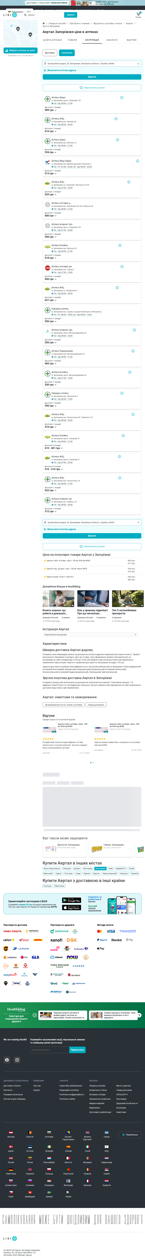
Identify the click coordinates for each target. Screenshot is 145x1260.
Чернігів (134, 873)
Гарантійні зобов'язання (70, 1086)
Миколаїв (48, 873)
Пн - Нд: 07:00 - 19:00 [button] (63, 378)
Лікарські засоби (57, 23)
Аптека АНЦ (116, 118)
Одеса (58, 873)
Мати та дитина (123, 1086)
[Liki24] (10, 1238)
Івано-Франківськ (52, 868)
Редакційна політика (69, 1090)
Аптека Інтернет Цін (134, 330)
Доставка (50, 52)
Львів (131, 868)
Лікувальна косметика (100, 1099)
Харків (87, 873)
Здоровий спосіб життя (127, 1103)
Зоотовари (121, 1099)
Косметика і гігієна (98, 1090)
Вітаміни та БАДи (97, 1094)
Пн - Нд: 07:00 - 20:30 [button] (63, 462)
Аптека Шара (121, 97)
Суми (78, 873)
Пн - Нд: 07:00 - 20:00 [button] (63, 188)
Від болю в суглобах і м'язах (108, 23)
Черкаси (124, 873)
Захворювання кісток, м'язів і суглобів (63, 705)
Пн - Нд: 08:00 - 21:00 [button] (63, 103)
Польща (47, 886)
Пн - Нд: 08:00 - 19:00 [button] (63, 399)
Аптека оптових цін (122, 266)
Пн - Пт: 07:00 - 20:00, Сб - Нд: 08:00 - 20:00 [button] (73, 167)
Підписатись (77, 1049)
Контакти (49, 10)
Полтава (68, 873)
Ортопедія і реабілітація (100, 1112)
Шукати (70, 15)
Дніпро (77, 868)
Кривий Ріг (121, 868)
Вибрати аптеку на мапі (22, 50)
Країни (36, 1090)
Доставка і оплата (64, 10)
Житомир (87, 868)
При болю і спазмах (80, 23)
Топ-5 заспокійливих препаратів (124, 612)
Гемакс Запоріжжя (114, 844)
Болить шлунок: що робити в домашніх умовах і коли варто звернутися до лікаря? (56, 612)
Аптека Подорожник (133, 351)
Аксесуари (121, 1108)
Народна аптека (122, 393)
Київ (111, 868)
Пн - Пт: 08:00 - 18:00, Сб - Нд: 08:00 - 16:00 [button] (73, 314)
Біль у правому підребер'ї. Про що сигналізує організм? (92, 612)
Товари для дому (124, 1090)
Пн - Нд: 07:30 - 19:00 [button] (63, 272)
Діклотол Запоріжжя (68, 844)
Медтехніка (94, 1108)
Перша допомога (96, 705)
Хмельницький (110, 873)
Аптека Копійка (120, 245)
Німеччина (59, 886)
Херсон (96, 873)
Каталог (39, 10)
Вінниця (67, 868)
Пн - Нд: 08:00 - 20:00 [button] (63, 124)
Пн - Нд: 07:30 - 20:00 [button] (63, 230)
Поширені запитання (85, 10)
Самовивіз (66, 52)
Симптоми (121, 1112)
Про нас (100, 10)
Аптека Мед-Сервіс (137, 161)
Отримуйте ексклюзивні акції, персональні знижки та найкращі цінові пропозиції (57, 1041)
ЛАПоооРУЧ (122, 1094)
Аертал (129, 23)
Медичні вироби (96, 1103)
